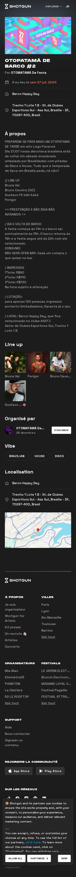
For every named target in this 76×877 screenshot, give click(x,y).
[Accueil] (18, 6)
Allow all (15, 858)
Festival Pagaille (54, 690)
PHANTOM (12, 684)
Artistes (11, 640)
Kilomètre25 (14, 677)
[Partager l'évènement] (67, 6)
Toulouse (48, 624)
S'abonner (61, 430)
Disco (59, 456)
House (40, 456)
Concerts (12, 646)
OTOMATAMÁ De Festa (28, 72)
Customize (37, 858)
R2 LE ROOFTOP (17, 696)
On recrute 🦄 (16, 634)
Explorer (52, 6)
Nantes (47, 630)
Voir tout (48, 637)
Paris (45, 604)
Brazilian (17, 456)
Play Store (53, 771)
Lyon (45, 611)
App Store (21, 771)
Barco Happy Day (25, 483)
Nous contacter (17, 734)
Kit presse (13, 627)
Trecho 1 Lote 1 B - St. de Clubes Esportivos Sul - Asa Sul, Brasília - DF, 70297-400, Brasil (40, 499)
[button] (61, 430)
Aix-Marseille (51, 617)
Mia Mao (11, 671)
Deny (64, 858)
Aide (8, 727)
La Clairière (13, 690)
